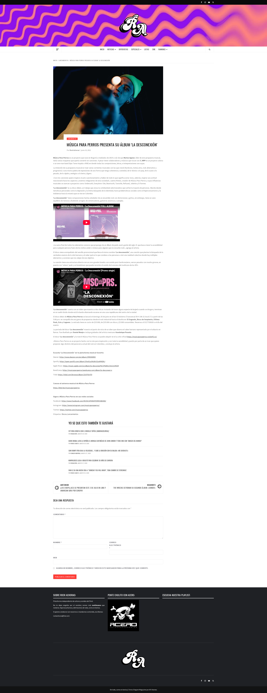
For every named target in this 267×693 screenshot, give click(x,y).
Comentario (59, 514)
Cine (153, 49)
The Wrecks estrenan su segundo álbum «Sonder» (134, 486)
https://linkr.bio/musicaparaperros (66, 388)
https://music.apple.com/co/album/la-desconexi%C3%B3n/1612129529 (91, 366)
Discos (64, 414)
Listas (146, 49)
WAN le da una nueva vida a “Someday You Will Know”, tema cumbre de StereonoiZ (98, 470)
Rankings (162, 49)
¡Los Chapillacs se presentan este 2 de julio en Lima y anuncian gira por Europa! (83, 488)
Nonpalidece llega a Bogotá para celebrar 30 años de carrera (91, 460)
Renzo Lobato (75, 443)
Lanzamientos (72, 139)
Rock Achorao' (75, 150)
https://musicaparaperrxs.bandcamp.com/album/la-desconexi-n (87, 370)
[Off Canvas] (57, 49)
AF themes (153, 690)
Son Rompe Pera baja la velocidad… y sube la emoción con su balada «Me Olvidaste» (98, 450)
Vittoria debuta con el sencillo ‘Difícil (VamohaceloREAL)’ (89, 431)
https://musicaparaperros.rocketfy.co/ (142, 336)
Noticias (110, 49)
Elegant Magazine (139, 690)
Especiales (135, 49)
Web (55, 557)
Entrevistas (123, 49)
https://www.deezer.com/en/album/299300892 (77, 357)
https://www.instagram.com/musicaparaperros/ (80, 405)
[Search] (209, 49)
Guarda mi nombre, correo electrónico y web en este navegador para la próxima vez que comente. (102, 568)
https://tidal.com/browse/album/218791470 (75, 374)
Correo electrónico (114, 545)
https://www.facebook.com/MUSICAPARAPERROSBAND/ (84, 401)
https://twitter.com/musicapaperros (74, 410)
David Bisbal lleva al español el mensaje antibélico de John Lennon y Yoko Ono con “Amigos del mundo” (105, 441)
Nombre (57, 542)
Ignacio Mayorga (76, 453)
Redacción (74, 434)
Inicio (102, 49)
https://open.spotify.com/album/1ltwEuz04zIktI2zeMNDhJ (82, 361)
